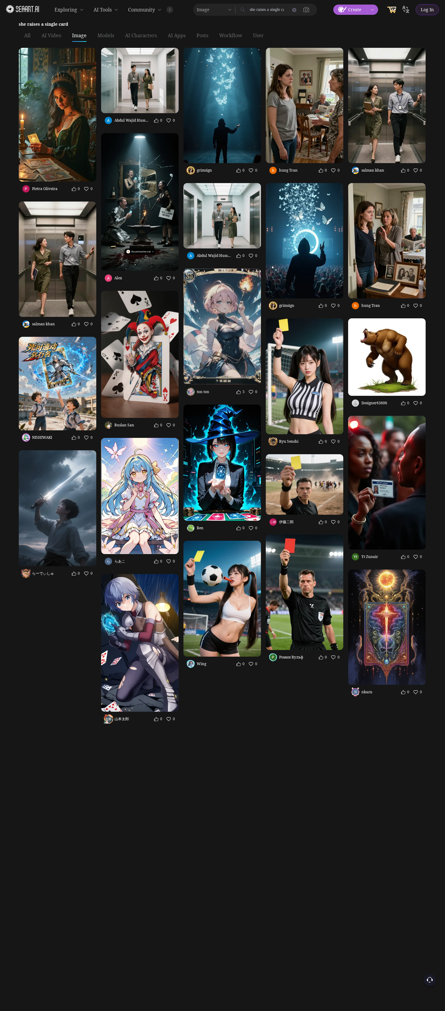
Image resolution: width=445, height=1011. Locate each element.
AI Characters (141, 36)
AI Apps (177, 36)
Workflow (230, 36)
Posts (202, 36)
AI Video (51, 36)
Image (79, 36)
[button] (306, 10)
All (27, 36)
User (258, 36)
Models (105, 36)
